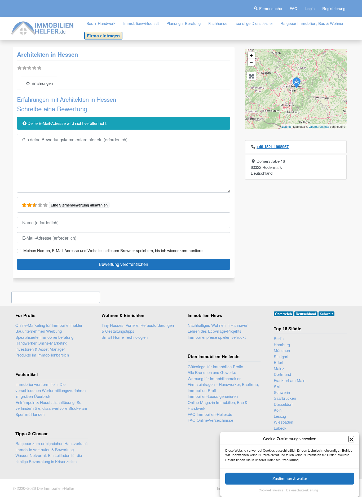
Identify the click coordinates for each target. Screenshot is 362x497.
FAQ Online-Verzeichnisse (210, 420)
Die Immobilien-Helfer (55, 488)
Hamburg (282, 344)
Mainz (279, 368)
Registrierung (333, 8)
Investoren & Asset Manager (40, 349)
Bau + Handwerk (101, 23)
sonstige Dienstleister (254, 23)
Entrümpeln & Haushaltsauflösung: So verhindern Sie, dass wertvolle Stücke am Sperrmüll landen (51, 408)
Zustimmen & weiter (289, 478)
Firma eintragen (103, 35)
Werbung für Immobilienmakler (214, 378)
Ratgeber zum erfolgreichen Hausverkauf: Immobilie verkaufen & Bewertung (51, 446)
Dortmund (282, 374)
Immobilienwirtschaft (141, 23)
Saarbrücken (285, 398)
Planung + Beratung (183, 23)
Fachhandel (218, 23)
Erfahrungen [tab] (42, 83)
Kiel (277, 386)
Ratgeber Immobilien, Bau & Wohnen (312, 23)
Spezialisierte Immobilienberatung (44, 337)
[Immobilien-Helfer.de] (42, 27)
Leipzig (280, 416)
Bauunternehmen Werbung (38, 331)
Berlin (279, 338)
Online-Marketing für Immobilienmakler (48, 325)
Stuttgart (281, 356)
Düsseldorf (283, 404)
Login (310, 8)
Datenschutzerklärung (302, 490)
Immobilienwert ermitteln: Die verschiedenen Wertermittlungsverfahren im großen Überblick (50, 390)
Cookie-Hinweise (271, 490)
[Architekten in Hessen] (296, 82)
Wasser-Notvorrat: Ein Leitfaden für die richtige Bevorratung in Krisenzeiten (48, 458)
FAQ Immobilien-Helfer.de (210, 414)
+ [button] (251, 55)
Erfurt (278, 362)
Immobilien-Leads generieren (213, 396)
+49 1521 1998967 (273, 146)
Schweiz (326, 313)
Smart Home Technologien (124, 337)
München (282, 350)
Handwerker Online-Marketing (41, 343)
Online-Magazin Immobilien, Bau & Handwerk (218, 405)
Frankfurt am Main (289, 380)
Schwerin (282, 392)
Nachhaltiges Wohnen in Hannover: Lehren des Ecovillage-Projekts (218, 328)
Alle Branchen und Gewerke (212, 372)
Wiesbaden (283, 422)
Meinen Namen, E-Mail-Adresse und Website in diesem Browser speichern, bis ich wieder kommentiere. (113, 250)
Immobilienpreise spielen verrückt (217, 337)
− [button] (251, 62)
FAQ (294, 8)
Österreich (283, 313)
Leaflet (286, 126)
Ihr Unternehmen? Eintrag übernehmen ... (56, 297)
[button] (351, 438)
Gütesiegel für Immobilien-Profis (215, 366)
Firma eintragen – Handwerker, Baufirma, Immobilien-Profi (223, 387)
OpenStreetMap (319, 126)
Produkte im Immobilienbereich (42, 355)
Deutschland (306, 313)
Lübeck (280, 428)
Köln (277, 410)
